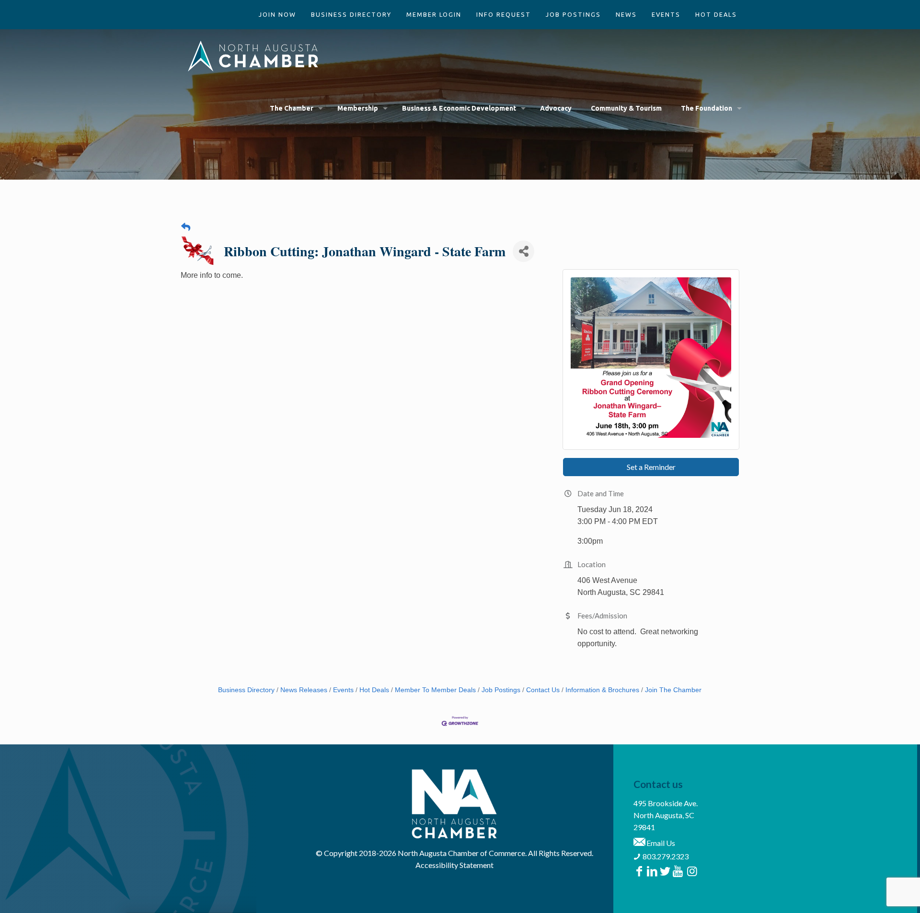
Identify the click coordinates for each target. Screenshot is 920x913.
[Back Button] (185, 227)
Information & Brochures (602, 690)
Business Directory (351, 14)
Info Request (503, 14)
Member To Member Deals (435, 690)
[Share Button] (523, 251)
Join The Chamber (673, 690)
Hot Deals (716, 14)
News (626, 14)
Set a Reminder (651, 466)
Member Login (433, 14)
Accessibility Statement (454, 864)
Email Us (660, 842)
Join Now (277, 14)
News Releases (303, 690)
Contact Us (543, 690)
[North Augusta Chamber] (253, 55)
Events (666, 14)
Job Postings (573, 14)
